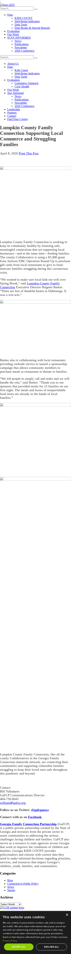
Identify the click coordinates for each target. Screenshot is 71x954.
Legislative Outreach (26, 83)
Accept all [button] (18, 946)
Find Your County (17, 119)
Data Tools (21, 24)
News (18, 40)
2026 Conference (24, 50)
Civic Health (22, 86)
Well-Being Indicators (27, 21)
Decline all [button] (51, 946)
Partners (12, 112)
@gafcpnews (40, 810)
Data (10, 14)
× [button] (67, 915)
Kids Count (21, 70)
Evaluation (13, 31)
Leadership (13, 109)
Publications (22, 44)
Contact (11, 115)
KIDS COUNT (24, 18)
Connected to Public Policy (23, 883)
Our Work (13, 34)
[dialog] (35, 932)
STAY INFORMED (19, 37)
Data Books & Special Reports (32, 27)
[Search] (35, 9)
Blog (10, 880)
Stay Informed (15, 93)
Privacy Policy (10, 940)
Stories (11, 890)
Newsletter (21, 47)
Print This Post (28, 153)
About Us (13, 63)
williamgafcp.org (13, 803)
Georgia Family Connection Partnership (28, 824)
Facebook (35, 817)
